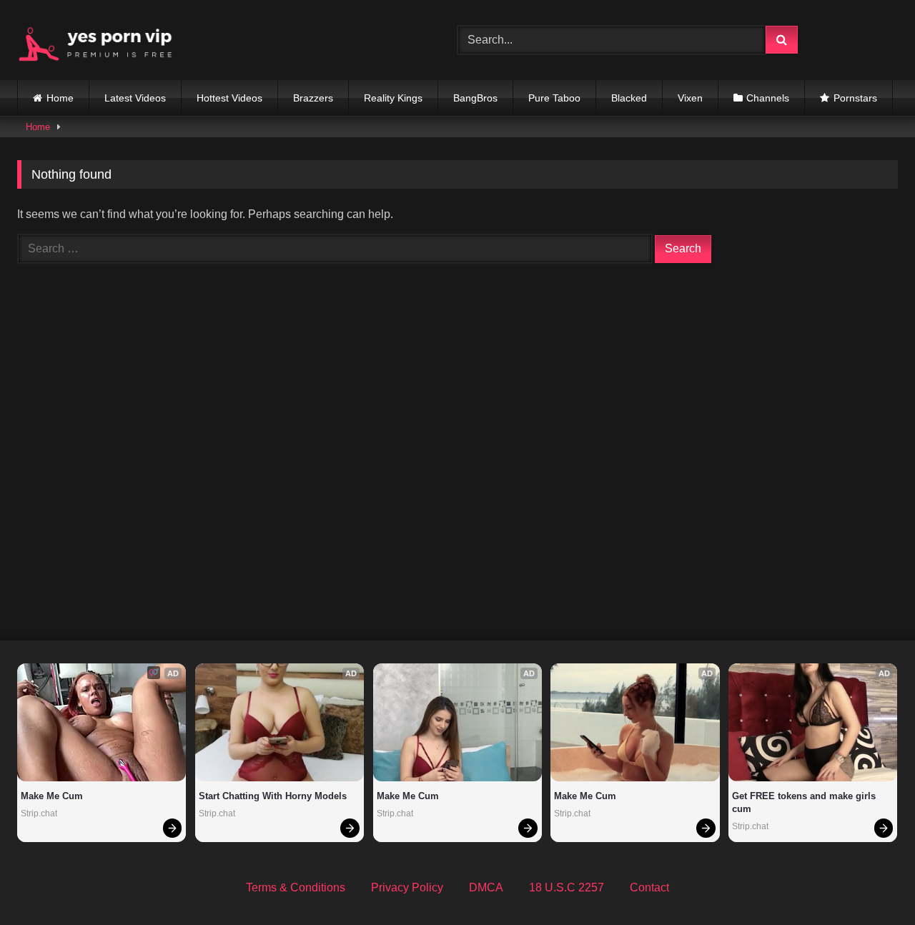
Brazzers (313, 98)
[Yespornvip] (106, 40)
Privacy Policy (407, 887)
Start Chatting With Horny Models (273, 796)
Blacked (629, 98)
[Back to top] (870, 882)
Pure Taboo (554, 98)
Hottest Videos (229, 98)
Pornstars (855, 98)
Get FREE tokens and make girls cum (805, 802)
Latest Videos (135, 98)
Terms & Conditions (295, 887)
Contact (649, 887)
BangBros (475, 98)
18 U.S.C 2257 (566, 887)
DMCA (486, 887)
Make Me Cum (52, 796)
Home (60, 98)
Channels (767, 98)
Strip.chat (39, 813)
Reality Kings (393, 98)
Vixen (690, 98)
